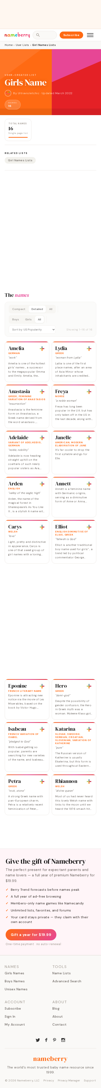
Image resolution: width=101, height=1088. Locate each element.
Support (90, 1080)
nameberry (50, 1058)
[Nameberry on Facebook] (46, 1039)
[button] (50, 319)
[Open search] (45, 35)
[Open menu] (90, 35)
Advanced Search (67, 981)
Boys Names (15, 981)
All (50, 309)
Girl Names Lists (20, 160)
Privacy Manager (69, 1080)
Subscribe (71, 35)
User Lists (22, 45)
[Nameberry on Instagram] (63, 1039)
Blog (55, 1008)
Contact (59, 1024)
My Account (15, 1024)
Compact (18, 309)
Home (8, 45)
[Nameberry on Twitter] (37, 1039)
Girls (28, 319)
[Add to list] (42, 348)
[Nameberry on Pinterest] (54, 1039)
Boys (15, 319)
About (57, 1016)
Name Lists (61, 973)
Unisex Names (16, 989)
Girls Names (14, 973)
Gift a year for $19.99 (31, 934)
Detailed (37, 309)
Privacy (48, 1080)
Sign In (10, 1016)
